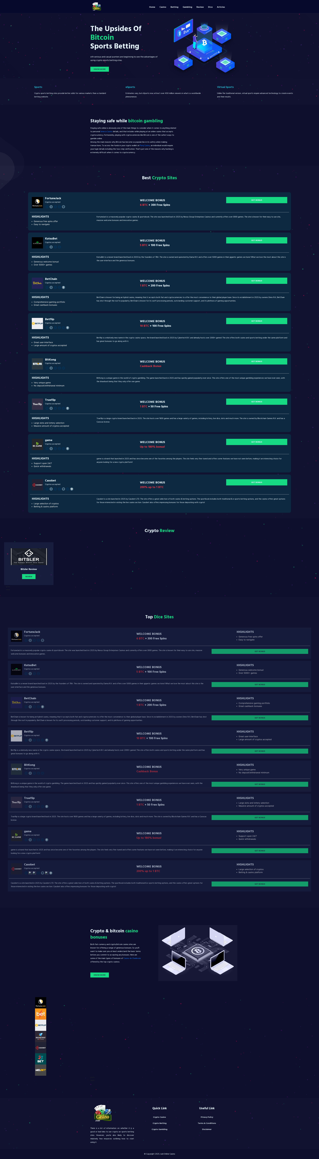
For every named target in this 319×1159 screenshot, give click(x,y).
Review (200, 7)
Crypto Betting (159, 1123)
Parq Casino (145, 146)
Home (152, 7)
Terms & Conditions (207, 1123)
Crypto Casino (159, 1117)
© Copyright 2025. (159, 1154)
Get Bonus (256, 200)
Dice (210, 7)
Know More (100, 69)
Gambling (187, 7)
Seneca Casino (106, 132)
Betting (174, 7)
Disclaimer (207, 1129)
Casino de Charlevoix (132, 958)
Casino (163, 7)
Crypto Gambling (159, 1129)
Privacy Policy (207, 1117)
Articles (221, 7)
